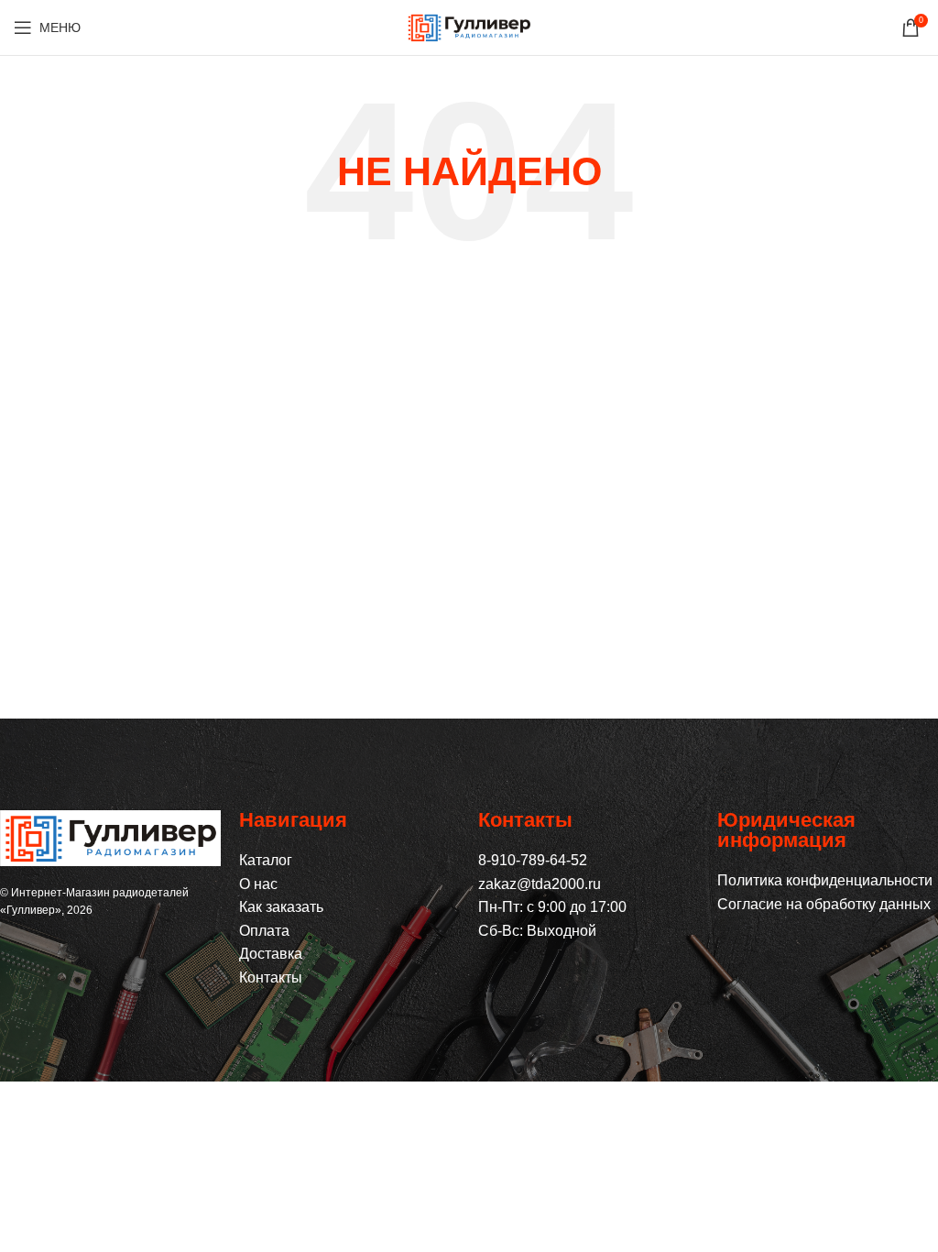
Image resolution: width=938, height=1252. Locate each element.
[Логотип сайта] (469, 26)
